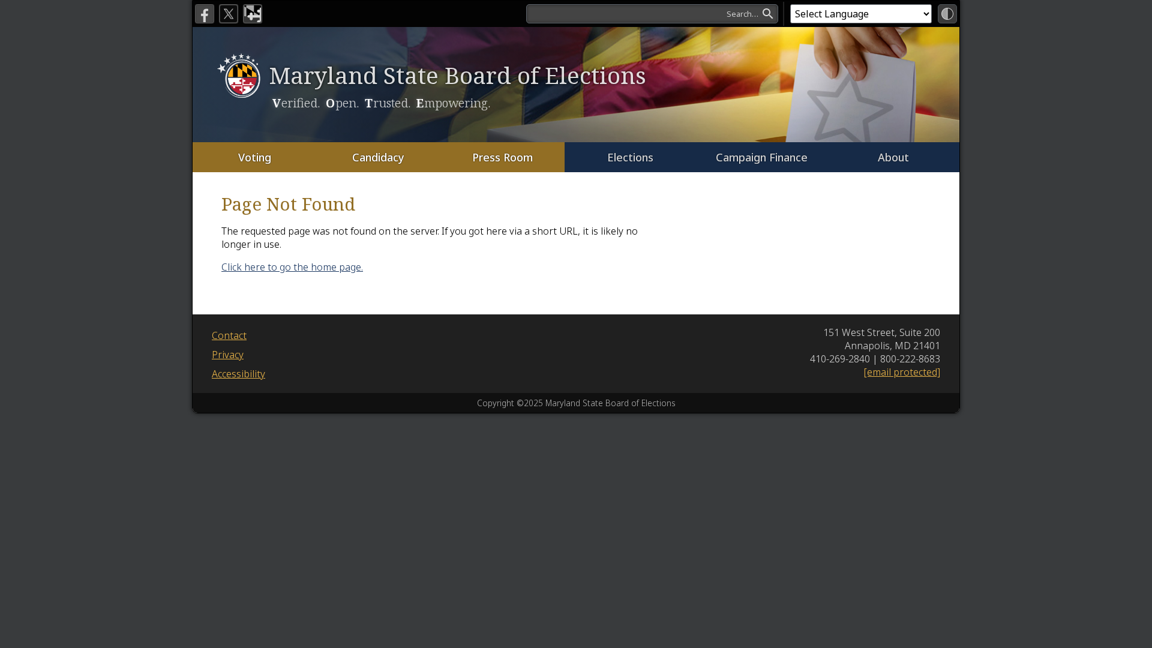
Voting (254, 157)
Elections (630, 157)
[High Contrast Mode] (947, 13)
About (893, 157)
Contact (229, 335)
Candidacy (378, 157)
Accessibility (238, 373)
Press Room (502, 157)
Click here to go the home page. (292, 267)
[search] (652, 13)
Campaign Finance (762, 157)
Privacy (228, 354)
